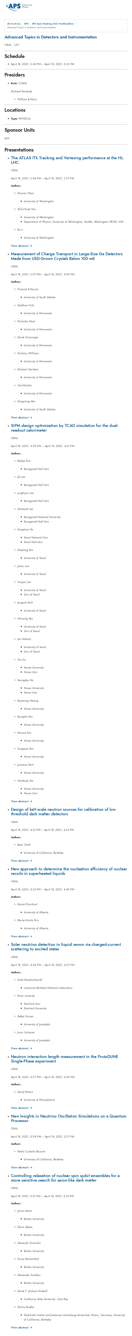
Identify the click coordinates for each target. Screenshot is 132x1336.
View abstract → (21, 246)
